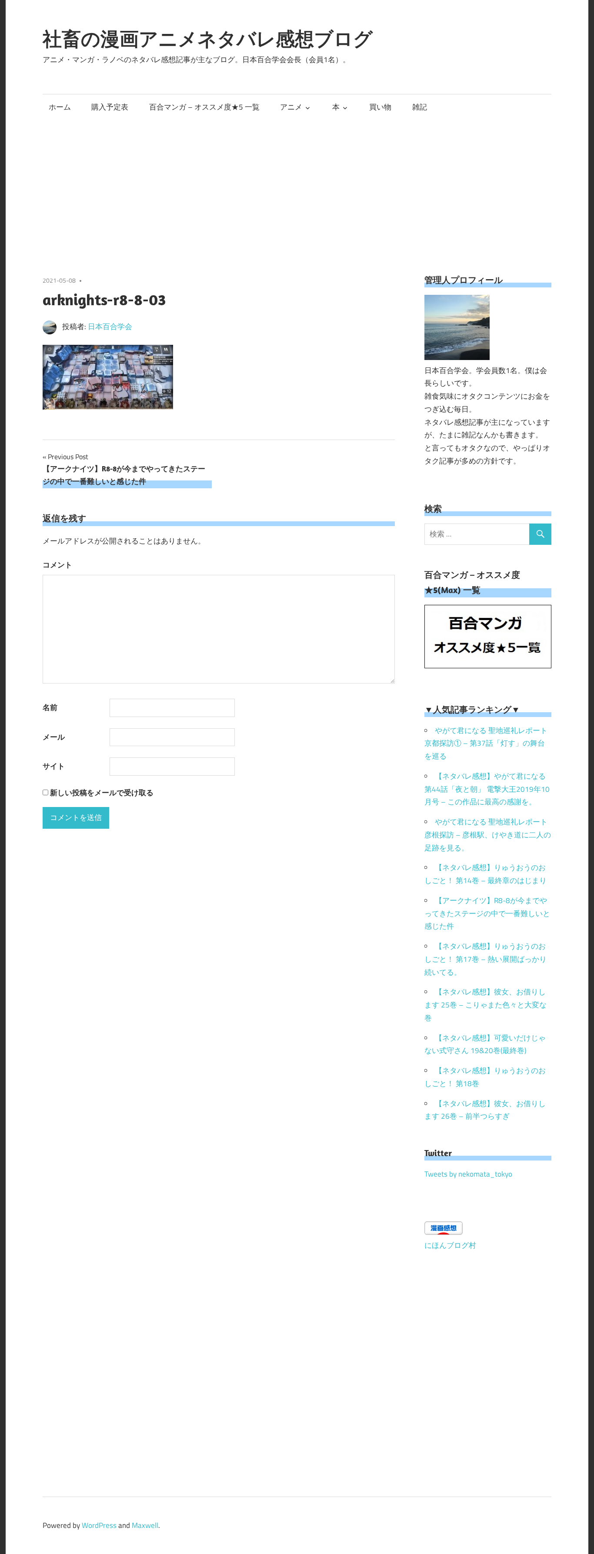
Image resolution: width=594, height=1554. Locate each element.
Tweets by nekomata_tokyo (468, 1174)
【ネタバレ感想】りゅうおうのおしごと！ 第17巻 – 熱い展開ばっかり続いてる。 (485, 959)
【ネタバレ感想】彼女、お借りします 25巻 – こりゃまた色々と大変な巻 (485, 1005)
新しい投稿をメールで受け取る (102, 792)
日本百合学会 (110, 326)
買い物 (380, 107)
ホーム (60, 107)
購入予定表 (109, 107)
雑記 (419, 107)
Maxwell (145, 1525)
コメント (57, 564)
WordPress (99, 1525)
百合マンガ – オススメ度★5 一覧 (204, 107)
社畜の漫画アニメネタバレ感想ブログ (208, 38)
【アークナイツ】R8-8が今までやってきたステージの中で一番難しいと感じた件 (487, 913)
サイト (54, 766)
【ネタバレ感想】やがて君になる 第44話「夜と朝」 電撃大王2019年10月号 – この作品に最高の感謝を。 (487, 789)
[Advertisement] (297, 185)
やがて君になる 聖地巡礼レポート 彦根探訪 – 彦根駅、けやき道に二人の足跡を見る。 (487, 835)
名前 (50, 707)
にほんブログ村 (450, 1245)
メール (54, 737)
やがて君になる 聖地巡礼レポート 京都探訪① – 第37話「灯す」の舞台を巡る (485, 743)
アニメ (291, 107)
